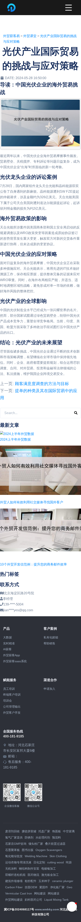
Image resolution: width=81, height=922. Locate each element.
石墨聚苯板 (12, 850)
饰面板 (56, 831)
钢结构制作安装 (29, 868)
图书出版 (27, 850)
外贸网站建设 (14, 899)
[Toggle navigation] (69, 7)
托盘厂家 (44, 831)
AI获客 (7, 649)
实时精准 (9, 643)
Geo (69, 887)
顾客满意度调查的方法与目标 (42, 383)
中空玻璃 (69, 831)
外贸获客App (11, 655)
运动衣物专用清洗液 (18, 862)
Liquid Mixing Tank (56, 899)
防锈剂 (29, 837)
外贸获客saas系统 (15, 661)
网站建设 (40, 893)
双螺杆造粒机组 (15, 874)
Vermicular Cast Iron (18, 893)
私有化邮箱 (51, 637)
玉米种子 (44, 881)
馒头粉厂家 (35, 843)
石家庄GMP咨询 (15, 843)
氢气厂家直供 (14, 837)
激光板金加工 (50, 874)
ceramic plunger (62, 881)
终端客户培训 (12, 694)
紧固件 (43, 887)
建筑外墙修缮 (14, 881)
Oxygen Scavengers (49, 850)
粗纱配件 (30, 881)
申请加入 (49, 688)
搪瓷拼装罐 (29, 831)
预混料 (56, 837)
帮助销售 (49, 643)
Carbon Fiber (14, 887)
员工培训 (9, 688)
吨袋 (69, 862)
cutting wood (55, 862)
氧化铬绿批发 (14, 856)
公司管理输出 (12, 706)
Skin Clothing (58, 856)
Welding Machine (36, 856)
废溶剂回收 (12, 831)
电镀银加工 (48, 868)
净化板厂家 (57, 887)
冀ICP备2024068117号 (19, 909)
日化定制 (39, 862)
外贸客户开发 (12, 712)
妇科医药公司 (33, 899)
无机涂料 (11, 868)
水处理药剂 (43, 837)
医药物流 (33, 874)
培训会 (7, 700)
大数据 (7, 637)
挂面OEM (31, 887)
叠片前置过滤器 (55, 843)
